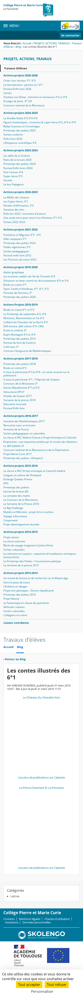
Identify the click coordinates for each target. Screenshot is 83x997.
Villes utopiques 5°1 (15, 239)
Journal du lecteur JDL (16, 491)
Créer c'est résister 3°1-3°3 (19, 80)
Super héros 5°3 (13, 176)
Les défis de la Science (16, 155)
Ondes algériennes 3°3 (16, 247)
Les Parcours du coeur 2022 (19, 259)
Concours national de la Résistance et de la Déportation (36, 450)
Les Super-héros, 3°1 (15, 201)
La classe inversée (14, 541)
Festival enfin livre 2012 (17, 255)
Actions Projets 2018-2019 (20, 304)
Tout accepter (29, 984)
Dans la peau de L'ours (16, 582)
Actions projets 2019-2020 (20, 267)
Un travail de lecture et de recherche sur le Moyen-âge (35, 578)
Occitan (7, 180)
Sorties (7, 93)
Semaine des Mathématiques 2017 (24, 421)
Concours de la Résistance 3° (20, 383)
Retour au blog (14, 659)
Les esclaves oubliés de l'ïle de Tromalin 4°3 (29, 276)
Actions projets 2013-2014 (20, 573)
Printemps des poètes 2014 (19, 594)
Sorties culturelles (14, 549)
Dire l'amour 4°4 (13, 172)
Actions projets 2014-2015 (20, 532)
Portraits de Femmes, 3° (17, 293)
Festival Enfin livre (14, 408)
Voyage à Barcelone (15, 516)
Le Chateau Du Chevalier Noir (41, 697)
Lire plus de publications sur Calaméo (41, 777)
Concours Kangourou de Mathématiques (27, 351)
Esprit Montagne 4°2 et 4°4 (19, 334)
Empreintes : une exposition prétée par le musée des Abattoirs (40, 442)
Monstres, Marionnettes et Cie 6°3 (23, 318)
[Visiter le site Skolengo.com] (41, 938)
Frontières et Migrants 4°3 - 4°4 (22, 235)
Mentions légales (29, 919)
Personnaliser (42, 991)
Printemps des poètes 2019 (19, 338)
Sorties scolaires (13, 134)
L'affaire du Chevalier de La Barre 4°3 (25, 322)
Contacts (9, 919)
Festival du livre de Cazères (19, 343)
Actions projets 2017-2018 (20, 358)
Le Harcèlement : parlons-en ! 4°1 (23, 85)
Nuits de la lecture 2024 (17, 160)
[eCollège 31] (70, 26)
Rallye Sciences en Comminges (21, 126)
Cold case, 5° (11, 347)
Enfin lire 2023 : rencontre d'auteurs (24, 213)
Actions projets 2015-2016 (20, 466)
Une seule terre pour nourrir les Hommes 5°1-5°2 (32, 218)
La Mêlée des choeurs (16, 197)
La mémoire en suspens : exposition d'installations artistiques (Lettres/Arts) (39, 555)
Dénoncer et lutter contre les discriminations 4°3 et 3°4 (36, 280)
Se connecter (70, 35)
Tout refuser (57, 984)
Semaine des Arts (13, 209)
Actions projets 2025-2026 (20, 75)
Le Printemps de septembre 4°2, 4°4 (24, 314)
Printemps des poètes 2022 (19, 243)
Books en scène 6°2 (15, 368)
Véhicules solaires (14, 607)
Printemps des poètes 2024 (19, 164)
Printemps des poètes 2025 (19, 130)
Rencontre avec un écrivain (19, 425)
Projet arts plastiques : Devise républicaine (28, 590)
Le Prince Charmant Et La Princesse (41, 788)
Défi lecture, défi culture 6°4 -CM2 (23, 326)
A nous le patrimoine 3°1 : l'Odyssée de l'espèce (31, 379)
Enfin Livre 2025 (12, 139)
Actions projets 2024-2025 (20, 113)
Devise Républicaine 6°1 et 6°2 (21, 387)
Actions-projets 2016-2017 (20, 416)
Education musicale (14, 404)
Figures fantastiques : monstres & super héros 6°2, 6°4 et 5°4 (39, 122)
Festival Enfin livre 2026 (17, 89)
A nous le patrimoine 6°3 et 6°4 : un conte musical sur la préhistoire (36, 373)
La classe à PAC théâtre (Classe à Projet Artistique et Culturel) (39, 437)
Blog (18, 47)
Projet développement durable (21, 524)
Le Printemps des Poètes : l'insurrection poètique (32, 561)
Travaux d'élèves (15, 68)
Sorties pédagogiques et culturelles (24, 433)
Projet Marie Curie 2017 (17, 454)
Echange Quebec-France (17, 479)
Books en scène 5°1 (15, 285)
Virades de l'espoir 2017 (17, 396)
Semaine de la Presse (16, 429)
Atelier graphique (13, 272)
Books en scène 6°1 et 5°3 (18, 310)
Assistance (11, 922)
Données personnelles (37, 922)
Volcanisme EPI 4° (13, 392)
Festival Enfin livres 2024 (18, 168)
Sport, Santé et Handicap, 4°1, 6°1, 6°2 (26, 289)
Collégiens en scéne (15, 615)
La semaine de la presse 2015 (21, 565)
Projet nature (11, 537)
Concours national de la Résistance (24, 105)
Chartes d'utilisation (57, 919)
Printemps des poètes (16, 487)
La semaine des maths (16, 496)
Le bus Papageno (13, 184)
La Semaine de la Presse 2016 (21, 504)
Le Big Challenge (13, 508)
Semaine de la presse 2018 (19, 400)
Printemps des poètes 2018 (19, 364)
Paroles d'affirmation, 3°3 (18, 205)
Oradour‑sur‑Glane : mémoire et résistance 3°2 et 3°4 (35, 97)
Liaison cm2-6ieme (16, 623)
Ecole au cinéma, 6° (15, 330)
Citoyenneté (10, 520)
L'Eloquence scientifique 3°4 (19, 143)
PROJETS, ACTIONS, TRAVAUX (51, 43)
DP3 (5, 483)
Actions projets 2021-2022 (20, 229)
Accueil (27, 43)
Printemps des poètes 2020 (19, 297)
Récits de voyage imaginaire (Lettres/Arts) (28, 545)
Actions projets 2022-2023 (20, 192)
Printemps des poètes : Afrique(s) (23, 458)
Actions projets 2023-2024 (20, 150)
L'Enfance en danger (15, 586)
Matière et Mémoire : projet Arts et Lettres (28, 512)
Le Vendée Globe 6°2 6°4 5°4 (20, 118)
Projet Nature (11, 598)
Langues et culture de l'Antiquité (22, 475)
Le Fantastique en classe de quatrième (26, 603)
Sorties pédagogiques (16, 251)
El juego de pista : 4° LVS (17, 101)
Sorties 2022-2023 (14, 222)
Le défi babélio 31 (13, 446)
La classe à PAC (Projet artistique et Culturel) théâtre (34, 471)
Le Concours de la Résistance (20, 500)
